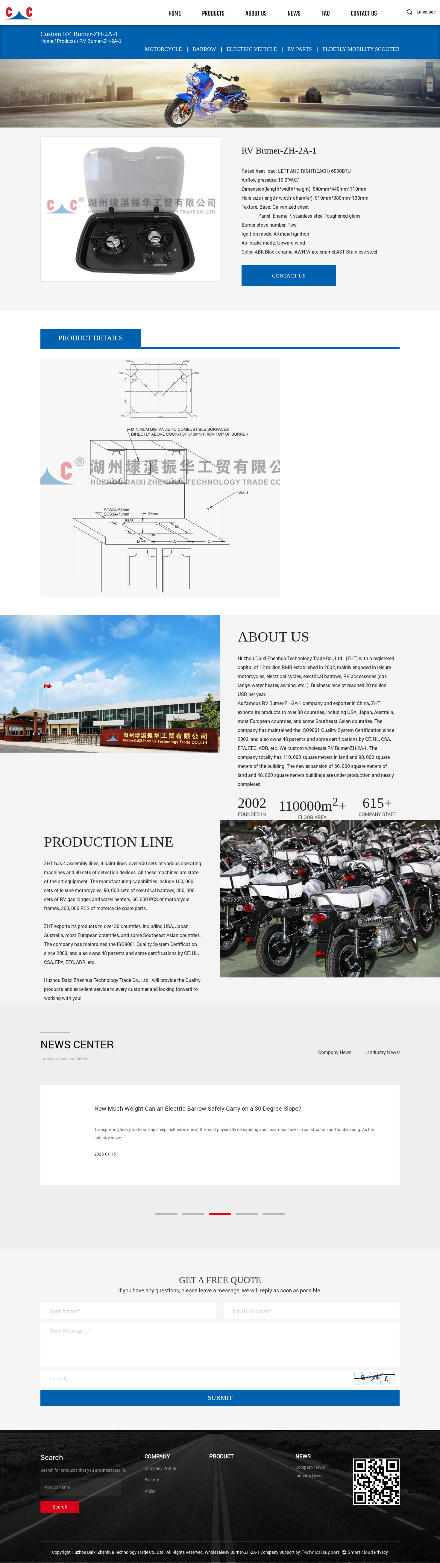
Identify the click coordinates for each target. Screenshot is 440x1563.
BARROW (204, 49)
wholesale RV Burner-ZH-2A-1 (336, 748)
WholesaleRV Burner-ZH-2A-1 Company (241, 1552)
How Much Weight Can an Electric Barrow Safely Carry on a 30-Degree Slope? (197, 1108)
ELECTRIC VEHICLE (252, 49)
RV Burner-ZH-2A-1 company (292, 703)
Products (213, 13)
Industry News (383, 1052)
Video (150, 1491)
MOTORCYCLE (163, 49)
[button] (166, 1214)
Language (426, 12)
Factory (152, 1479)
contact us (289, 276)
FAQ (325, 13)
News (294, 13)
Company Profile (160, 1468)
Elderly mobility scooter (361, 49)
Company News (334, 1052)
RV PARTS (299, 49)
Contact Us (364, 13)
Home (175, 13)
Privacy (381, 1552)
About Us (256, 13)
